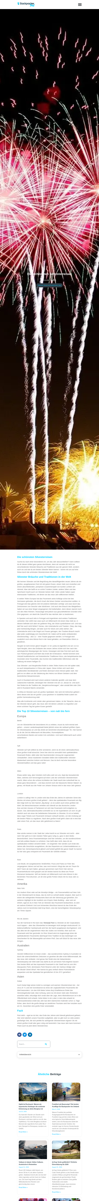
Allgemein (40, 285)
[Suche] (45, 1044)
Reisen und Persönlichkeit (51, 285)
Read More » (23, 1132)
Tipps (59, 285)
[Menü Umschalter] (80, 4)
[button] (19, 1034)
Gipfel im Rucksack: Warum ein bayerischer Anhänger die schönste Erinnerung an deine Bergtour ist (32, 1106)
